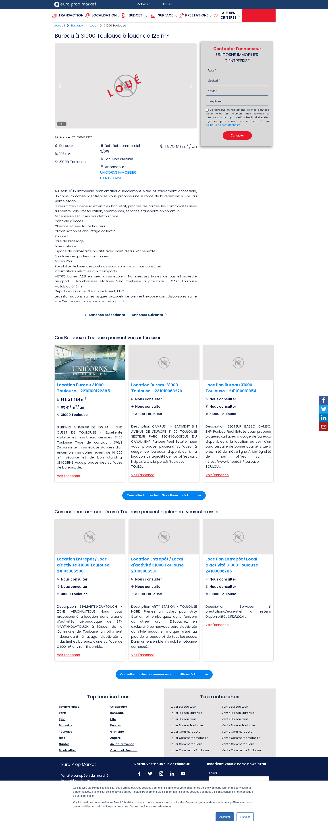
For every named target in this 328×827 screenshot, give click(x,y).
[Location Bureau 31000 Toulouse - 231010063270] (164, 362)
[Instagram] (161, 774)
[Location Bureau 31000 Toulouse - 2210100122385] (90, 362)
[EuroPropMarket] (75, 4)
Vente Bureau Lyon (235, 707)
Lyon (62, 719)
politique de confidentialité (223, 125)
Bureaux (77, 25)
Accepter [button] (224, 817)
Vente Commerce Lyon (238, 731)
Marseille (65, 725)
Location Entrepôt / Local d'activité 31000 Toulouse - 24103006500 (85, 565)
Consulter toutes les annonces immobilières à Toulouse (164, 674)
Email (213, 773)
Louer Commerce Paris (186, 744)
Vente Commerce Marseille (241, 738)
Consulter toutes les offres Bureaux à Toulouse (164, 495)
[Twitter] (150, 774)
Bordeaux (117, 713)
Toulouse (65, 731)
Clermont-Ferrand (123, 750)
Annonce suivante (147, 315)
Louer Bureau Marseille (186, 713)
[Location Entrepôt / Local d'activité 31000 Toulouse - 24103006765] (238, 536)
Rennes (115, 725)
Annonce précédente (107, 315)
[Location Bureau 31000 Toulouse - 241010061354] (238, 362)
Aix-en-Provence (122, 744)
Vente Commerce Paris (238, 744)
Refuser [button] (245, 817)
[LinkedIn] (172, 774)
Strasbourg (118, 707)
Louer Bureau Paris (183, 719)
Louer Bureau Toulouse (186, 725)
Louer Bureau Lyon (183, 707)
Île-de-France (69, 707)
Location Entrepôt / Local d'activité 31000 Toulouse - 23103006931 (159, 565)
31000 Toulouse (115, 25)
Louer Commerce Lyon (186, 731)
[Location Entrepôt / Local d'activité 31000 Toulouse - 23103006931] (164, 536)
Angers (115, 738)
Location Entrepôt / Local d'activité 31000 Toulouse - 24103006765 (233, 565)
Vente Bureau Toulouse (238, 725)
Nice (62, 738)
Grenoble (117, 731)
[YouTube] (183, 774)
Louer (93, 25)
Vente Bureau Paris (235, 719)
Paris (62, 713)
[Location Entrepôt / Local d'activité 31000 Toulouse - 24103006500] (90, 536)
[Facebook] (139, 774)
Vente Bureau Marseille (238, 713)
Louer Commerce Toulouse (189, 750)
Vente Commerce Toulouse (241, 750)
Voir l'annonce (68, 475)
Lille (113, 719)
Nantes (64, 744)
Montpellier (67, 750)
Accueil (59, 25)
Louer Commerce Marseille (189, 738)
